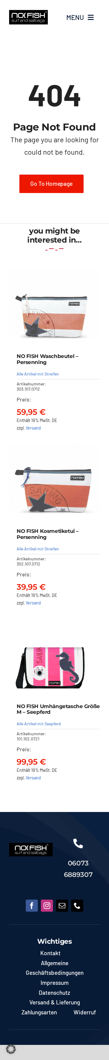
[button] (11, 1049)
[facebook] (32, 906)
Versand (33, 427)
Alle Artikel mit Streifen (38, 373)
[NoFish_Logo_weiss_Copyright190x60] (31, 845)
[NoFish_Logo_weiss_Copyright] (28, 12)
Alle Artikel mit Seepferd (39, 723)
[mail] (62, 906)
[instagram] (47, 906)
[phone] (77, 906)
